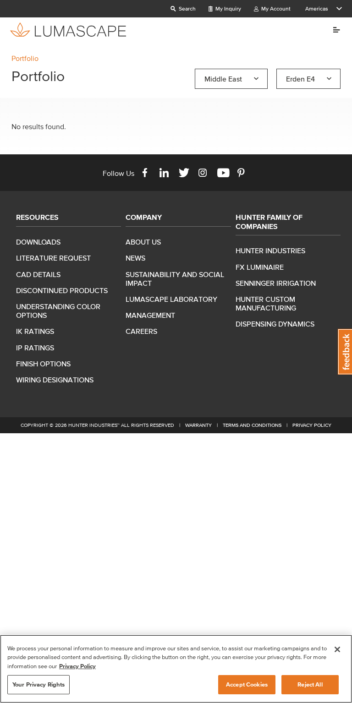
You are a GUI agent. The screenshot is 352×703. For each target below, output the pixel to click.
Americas (316, 8)
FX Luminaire (260, 267)
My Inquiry (227, 8)
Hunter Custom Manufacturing (266, 303)
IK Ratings (35, 331)
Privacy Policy (311, 425)
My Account (275, 8)
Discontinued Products (62, 290)
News (135, 258)
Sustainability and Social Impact (175, 278)
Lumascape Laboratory (171, 299)
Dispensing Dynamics (275, 324)
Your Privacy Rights (38, 684)
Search (186, 8)
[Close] (337, 649)
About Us (143, 242)
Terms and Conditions (252, 425)
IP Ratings (35, 347)
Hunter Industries (270, 250)
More (333, 29)
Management (150, 315)
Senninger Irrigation (276, 283)
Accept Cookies (247, 684)
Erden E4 (300, 79)
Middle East (223, 79)
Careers (141, 331)
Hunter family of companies (269, 221)
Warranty (198, 425)
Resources (37, 217)
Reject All (309, 684)
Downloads (38, 242)
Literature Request (53, 258)
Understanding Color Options (58, 310)
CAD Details (38, 274)
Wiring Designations (55, 380)
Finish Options (43, 364)
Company (144, 217)
